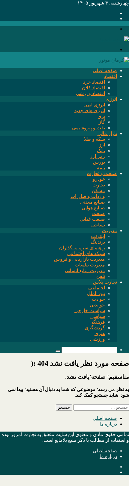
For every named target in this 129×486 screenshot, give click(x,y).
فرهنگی (97, 322)
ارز (102, 144)
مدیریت (109, 230)
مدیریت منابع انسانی (85, 270)
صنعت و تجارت (102, 173)
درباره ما (108, 423)
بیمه (101, 167)
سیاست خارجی (89, 310)
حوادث (98, 299)
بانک (101, 150)
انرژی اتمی (94, 104)
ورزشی (97, 339)
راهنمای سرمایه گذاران (82, 247)
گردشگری (95, 327)
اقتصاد (110, 76)
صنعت (98, 213)
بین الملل (96, 293)
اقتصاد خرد (94, 82)
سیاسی (97, 316)
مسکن (98, 190)
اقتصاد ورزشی (90, 93)
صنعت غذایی (92, 219)
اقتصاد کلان (93, 87)
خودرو (99, 179)
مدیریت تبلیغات (90, 264)
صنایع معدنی (92, 202)
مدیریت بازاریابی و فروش (79, 259)
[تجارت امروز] (114, 39)
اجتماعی (96, 287)
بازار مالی (107, 133)
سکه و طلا (94, 139)
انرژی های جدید (89, 110)
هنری (99, 333)
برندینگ (98, 242)
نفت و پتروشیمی (88, 127)
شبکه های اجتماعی (86, 253)
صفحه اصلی (105, 70)
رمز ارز (97, 156)
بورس (99, 162)
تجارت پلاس (105, 282)
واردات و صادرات (87, 196)
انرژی (111, 99)
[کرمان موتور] (114, 60)
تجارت (98, 184)
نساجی (98, 224)
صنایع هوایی (93, 207)
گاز (102, 122)
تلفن (100, 276)
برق (101, 116)
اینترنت (98, 236)
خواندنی (97, 304)
